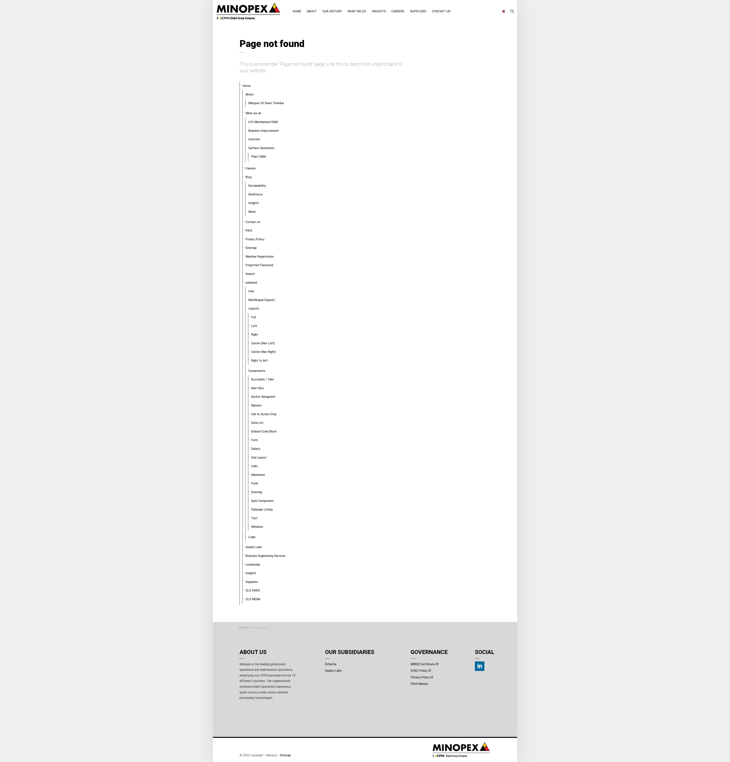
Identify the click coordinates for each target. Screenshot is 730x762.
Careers (397, 11)
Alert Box (257, 388)
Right (254, 334)
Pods (254, 483)
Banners (256, 405)
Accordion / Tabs (262, 379)
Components (256, 371)
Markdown (258, 475)
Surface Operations (261, 148)
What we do (357, 11)
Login (252, 537)
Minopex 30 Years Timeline (266, 103)
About (312, 11)
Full (253, 317)
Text (254, 518)
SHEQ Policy (419, 670)
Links (254, 466)
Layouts (253, 308)
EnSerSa (330, 664)
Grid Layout (258, 457)
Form (254, 440)
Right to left (259, 360)
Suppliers (418, 11)
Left (254, 326)
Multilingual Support (261, 300)
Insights (379, 11)
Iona (251, 291)
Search (250, 274)
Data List (257, 423)
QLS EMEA (252, 590)
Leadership (252, 564)
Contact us (441, 11)
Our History (332, 11)
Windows (257, 527)
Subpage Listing (262, 509)
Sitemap (251, 248)
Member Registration (259, 256)
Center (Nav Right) (263, 352)
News (252, 212)
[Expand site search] (512, 11)
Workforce (255, 194)
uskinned (251, 282)
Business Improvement (263, 131)
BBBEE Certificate (423, 664)
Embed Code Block (264, 431)
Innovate (254, 139)
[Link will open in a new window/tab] (479, 666)
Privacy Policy (254, 239)
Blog (248, 177)
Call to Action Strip (264, 414)
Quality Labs (253, 547)
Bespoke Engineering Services (265, 556)
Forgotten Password (259, 265)
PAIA (248, 230)
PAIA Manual (419, 684)
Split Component (262, 501)
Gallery (255, 449)
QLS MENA (252, 599)
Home (297, 11)
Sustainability (257, 185)
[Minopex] (248, 11)
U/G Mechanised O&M (263, 122)
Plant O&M (258, 156)
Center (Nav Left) (263, 343)
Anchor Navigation (263, 396)
